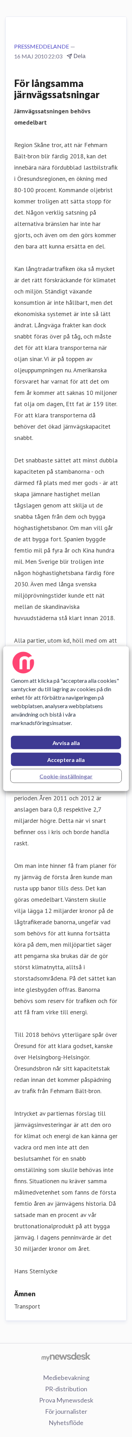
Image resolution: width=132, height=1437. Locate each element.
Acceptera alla (66, 759)
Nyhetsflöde (66, 1422)
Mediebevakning (66, 1377)
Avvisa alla (66, 742)
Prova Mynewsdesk (66, 1400)
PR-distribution (66, 1389)
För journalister (66, 1411)
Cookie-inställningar (66, 776)
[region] (65, 718)
